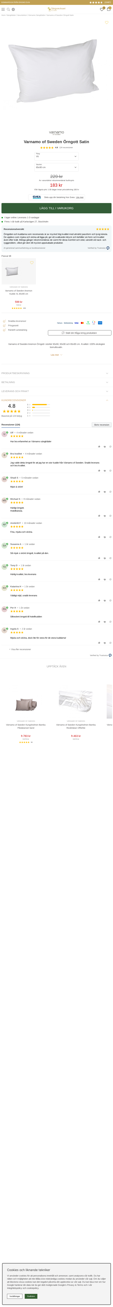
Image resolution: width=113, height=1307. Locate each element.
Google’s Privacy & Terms (70, 1285)
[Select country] (12, 9)
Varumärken (22, 15)
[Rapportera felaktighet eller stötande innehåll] (110, 446)
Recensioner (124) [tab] (10, 424)
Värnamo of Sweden (19, 287)
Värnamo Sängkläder (36, 15)
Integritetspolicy (14, 1288)
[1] (56, 73)
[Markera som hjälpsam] (99, 446)
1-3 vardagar (33, 217)
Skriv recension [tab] (101, 424)
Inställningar (15, 1296)
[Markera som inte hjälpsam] (105, 446)
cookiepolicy (33, 1288)
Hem (3, 15)
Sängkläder (11, 15)
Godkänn (31, 1296)
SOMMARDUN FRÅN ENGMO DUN (15, 2)
